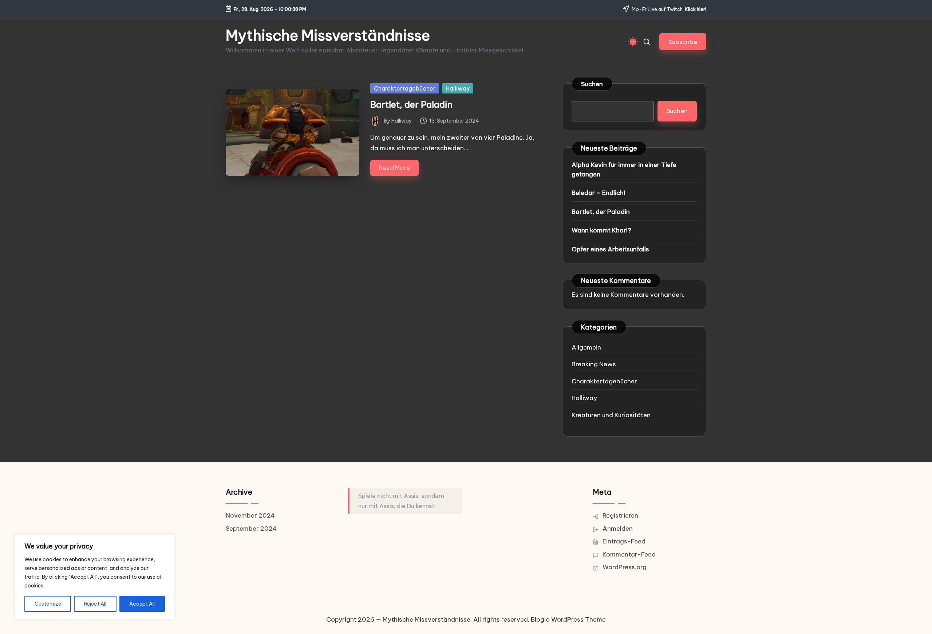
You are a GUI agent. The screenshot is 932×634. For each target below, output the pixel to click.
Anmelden (618, 529)
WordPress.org (625, 567)
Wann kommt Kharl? (601, 230)
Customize (48, 604)
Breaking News (594, 364)
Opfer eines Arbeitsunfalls (610, 249)
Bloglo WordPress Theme (568, 619)
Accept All (142, 604)
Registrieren (620, 515)
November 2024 (250, 515)
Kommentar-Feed (629, 554)
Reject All (95, 604)
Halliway (458, 88)
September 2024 (251, 529)
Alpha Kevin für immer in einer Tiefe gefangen (624, 169)
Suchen (592, 84)
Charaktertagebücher (404, 88)
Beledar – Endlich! (598, 193)
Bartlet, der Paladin (411, 104)
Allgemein (586, 347)
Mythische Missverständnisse (328, 36)
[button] (682, 41)
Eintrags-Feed (624, 541)
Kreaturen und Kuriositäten (611, 415)
